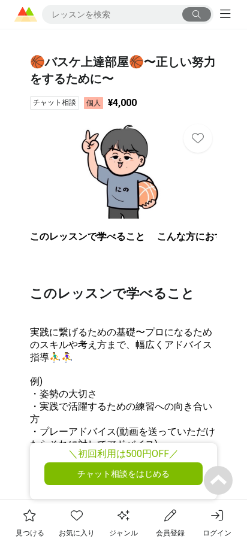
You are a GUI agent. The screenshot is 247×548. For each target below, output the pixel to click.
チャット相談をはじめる (123, 474)
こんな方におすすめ (200, 236)
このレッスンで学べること (87, 236)
